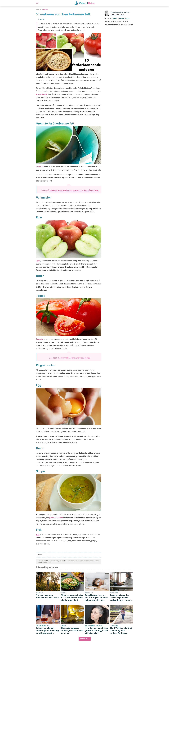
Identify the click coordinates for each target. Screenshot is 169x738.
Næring (63, 626)
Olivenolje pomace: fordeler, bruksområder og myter (72, 630)
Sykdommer (114, 593)
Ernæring (39, 593)
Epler (38, 261)
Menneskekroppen (42, 626)
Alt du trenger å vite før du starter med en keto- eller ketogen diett (72, 597)
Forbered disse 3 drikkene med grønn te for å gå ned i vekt (73, 190)
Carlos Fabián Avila (117, 14)
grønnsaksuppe (56, 518)
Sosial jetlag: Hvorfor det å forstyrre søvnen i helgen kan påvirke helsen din (96, 597)
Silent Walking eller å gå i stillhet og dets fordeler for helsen (121, 630)
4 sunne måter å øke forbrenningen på (74, 358)
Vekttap (45, 9)
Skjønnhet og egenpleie (93, 626)
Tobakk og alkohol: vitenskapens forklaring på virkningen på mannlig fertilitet (47, 630)
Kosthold (38, 9)
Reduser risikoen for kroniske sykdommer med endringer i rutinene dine (121, 597)
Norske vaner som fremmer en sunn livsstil (47, 596)
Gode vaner (89, 593)
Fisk (37, 534)
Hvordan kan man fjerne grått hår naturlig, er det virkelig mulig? (96, 630)
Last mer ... (84, 639)
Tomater (40, 339)
